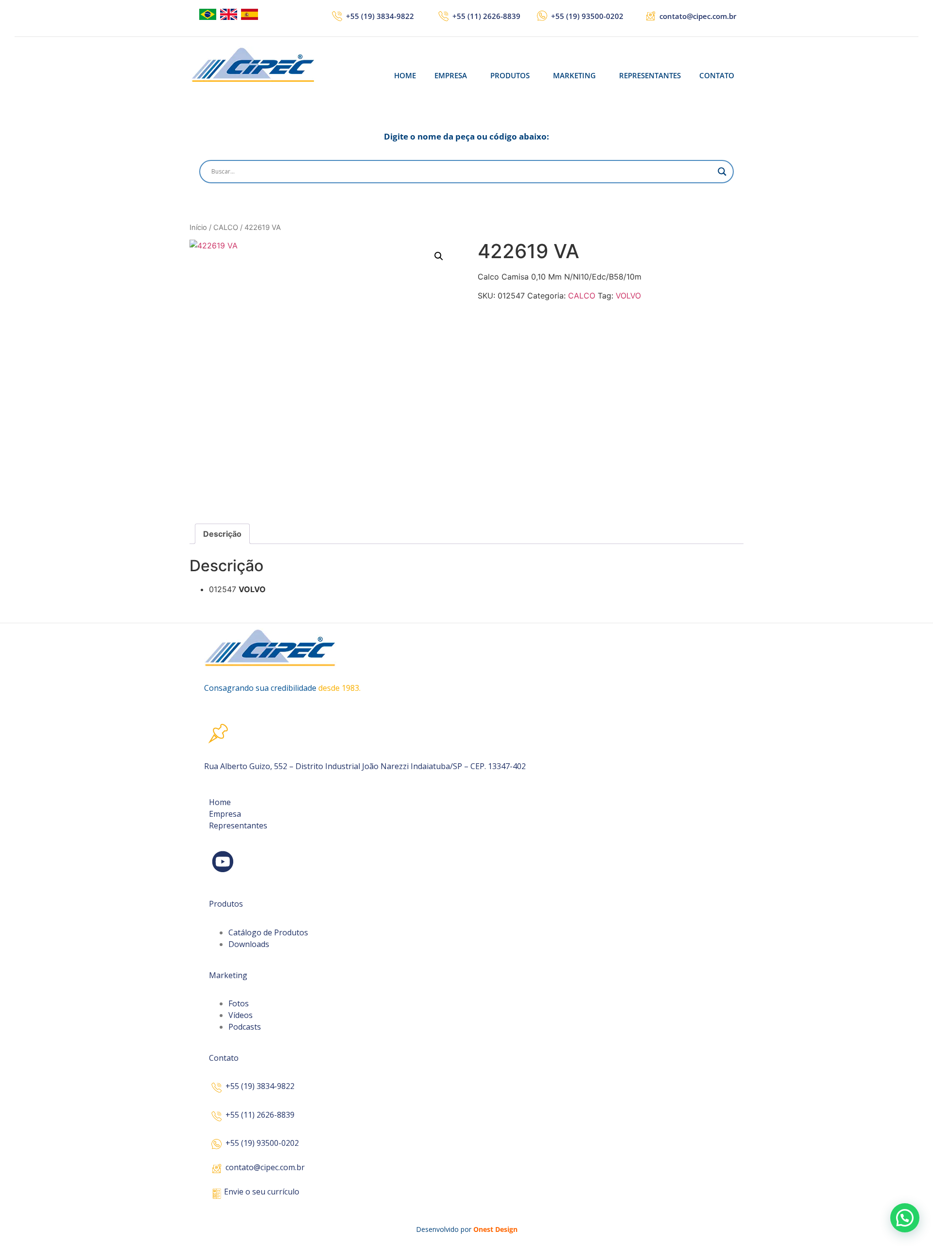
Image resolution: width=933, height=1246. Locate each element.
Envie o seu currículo (261, 1191)
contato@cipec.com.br (697, 16)
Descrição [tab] (222, 534)
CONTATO (716, 75)
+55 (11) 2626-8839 (486, 16)
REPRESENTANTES (650, 75)
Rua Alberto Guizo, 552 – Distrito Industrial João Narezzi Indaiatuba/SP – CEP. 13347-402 (365, 766)
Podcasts (244, 1026)
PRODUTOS (510, 75)
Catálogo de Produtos (268, 932)
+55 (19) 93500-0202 (587, 16)
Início (198, 227)
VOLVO (628, 295)
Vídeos (240, 1015)
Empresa (225, 813)
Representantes (238, 825)
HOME (405, 75)
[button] (453, 76)
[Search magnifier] (722, 171)
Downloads (248, 944)
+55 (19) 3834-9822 (380, 16)
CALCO (225, 227)
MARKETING (574, 75)
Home (220, 802)
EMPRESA (450, 75)
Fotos (238, 1003)
